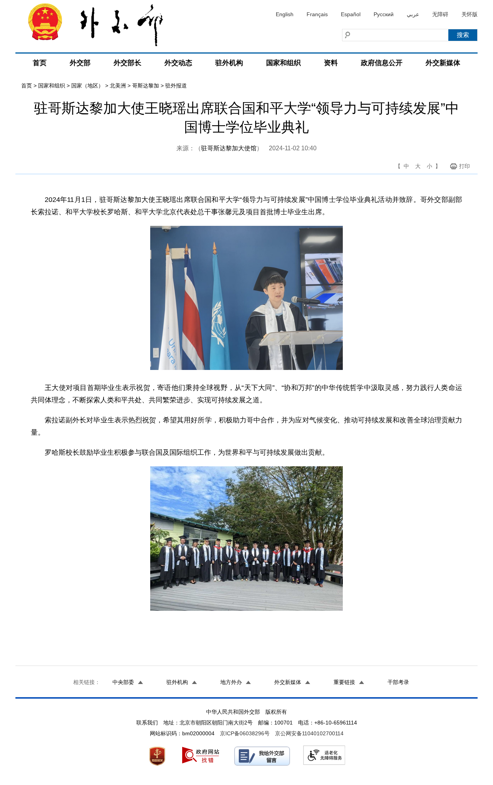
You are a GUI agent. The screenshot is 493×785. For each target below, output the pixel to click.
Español (351, 14)
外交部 (80, 63)
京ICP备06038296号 (245, 733)
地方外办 (231, 682)
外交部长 (127, 63)
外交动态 (178, 63)
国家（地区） (87, 85)
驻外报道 (176, 85)
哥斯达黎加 (145, 85)
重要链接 (344, 682)
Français (317, 14)
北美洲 (118, 85)
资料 (331, 63)
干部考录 (398, 682)
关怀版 (469, 14)
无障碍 (440, 14)
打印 (464, 166)
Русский (384, 14)
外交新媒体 (443, 63)
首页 (40, 63)
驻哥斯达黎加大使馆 (229, 148)
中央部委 (123, 682)
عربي (413, 14)
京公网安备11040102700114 (309, 733)
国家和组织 (283, 63)
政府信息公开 (381, 63)
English (284, 14)
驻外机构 (229, 63)
